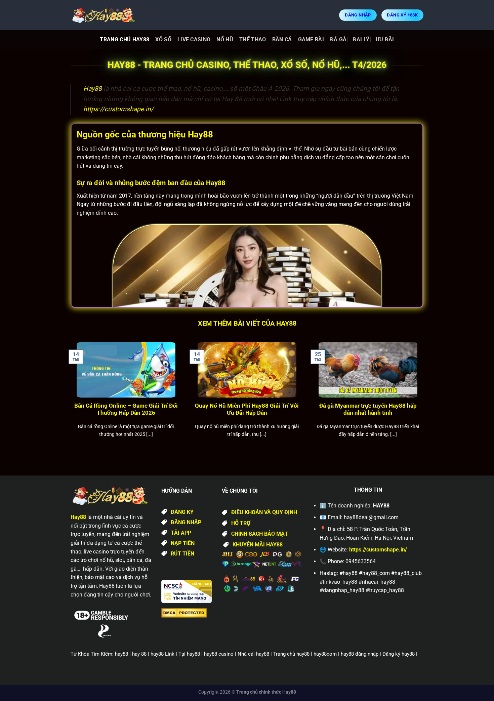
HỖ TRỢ (240, 523)
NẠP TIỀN (183, 543)
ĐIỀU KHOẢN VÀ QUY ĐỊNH (264, 512)
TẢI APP (181, 533)
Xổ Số (163, 39)
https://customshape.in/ (118, 109)
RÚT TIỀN (182, 553)
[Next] (425, 398)
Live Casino (194, 39)
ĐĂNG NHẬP (186, 522)
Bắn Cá (282, 39)
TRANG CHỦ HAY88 (124, 39)
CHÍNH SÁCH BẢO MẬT (259, 534)
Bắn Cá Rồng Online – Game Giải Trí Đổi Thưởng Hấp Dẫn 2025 (126, 409)
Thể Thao (252, 39)
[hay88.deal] (104, 15)
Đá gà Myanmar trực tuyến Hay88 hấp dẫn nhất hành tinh (368, 409)
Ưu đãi (385, 39)
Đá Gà (338, 39)
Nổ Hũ (224, 39)
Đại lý (361, 39)
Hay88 (92, 88)
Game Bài (311, 39)
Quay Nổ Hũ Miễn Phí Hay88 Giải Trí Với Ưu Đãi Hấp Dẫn (247, 409)
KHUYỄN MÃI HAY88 (258, 544)
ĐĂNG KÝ (182, 512)
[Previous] (69, 398)
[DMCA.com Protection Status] (184, 612)
